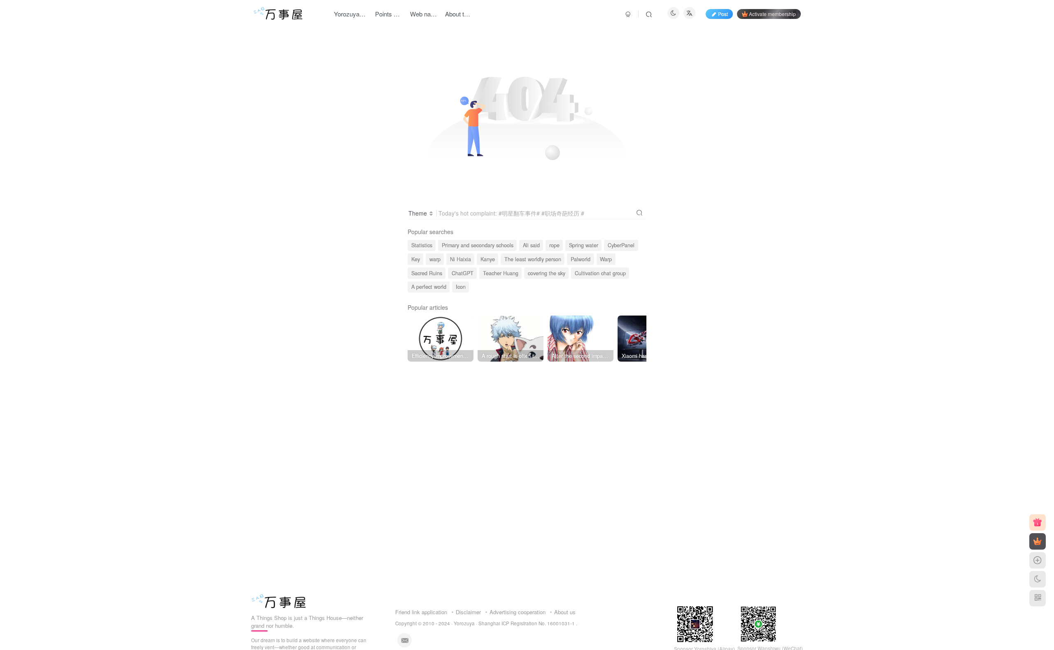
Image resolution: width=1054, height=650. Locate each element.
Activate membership (772, 13)
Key (415, 259)
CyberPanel (621, 245)
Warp (606, 259)
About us (565, 612)
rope (554, 245)
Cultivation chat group (600, 273)
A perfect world (428, 286)
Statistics (421, 245)
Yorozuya (464, 623)
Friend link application (421, 612)
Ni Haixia (460, 259)
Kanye (487, 259)
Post (723, 13)
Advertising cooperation (518, 612)
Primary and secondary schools (477, 245)
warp (435, 259)
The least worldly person (532, 259)
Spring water (583, 245)
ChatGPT (462, 273)
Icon (461, 286)
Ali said (531, 245)
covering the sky (546, 273)
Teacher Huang (500, 273)
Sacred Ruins (426, 273)
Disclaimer (468, 612)
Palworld (580, 259)
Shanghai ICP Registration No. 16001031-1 (527, 623)
